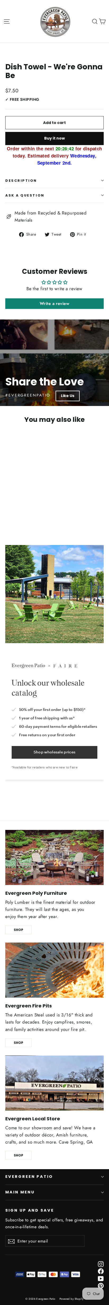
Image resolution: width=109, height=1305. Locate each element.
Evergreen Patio (29, 1176)
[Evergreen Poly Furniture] (54, 857)
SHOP (18, 930)
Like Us (67, 395)
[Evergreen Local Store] (54, 1083)
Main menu (19, 1192)
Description (21, 180)
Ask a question (24, 195)
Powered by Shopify (72, 1299)
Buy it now (54, 138)
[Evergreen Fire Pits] (54, 970)
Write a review (54, 303)
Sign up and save (29, 1210)
